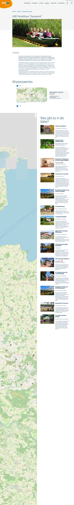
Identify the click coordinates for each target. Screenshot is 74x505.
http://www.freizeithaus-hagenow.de (55, 98)
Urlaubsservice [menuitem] (61, 3)
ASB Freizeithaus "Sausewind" (27, 11)
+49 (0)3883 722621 (53, 97)
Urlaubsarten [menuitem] (35, 3)
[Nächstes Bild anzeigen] (59, 33)
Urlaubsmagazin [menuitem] (27, 3)
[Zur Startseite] (6, 4)
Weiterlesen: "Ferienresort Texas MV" (55, 180)
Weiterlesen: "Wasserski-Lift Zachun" (55, 308)
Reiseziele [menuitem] (47, 3)
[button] (6, 350)
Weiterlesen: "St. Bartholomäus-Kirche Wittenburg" (55, 278)
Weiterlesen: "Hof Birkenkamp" (55, 210)
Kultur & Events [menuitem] (54, 3)
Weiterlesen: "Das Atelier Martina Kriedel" (55, 322)
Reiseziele (18, 11)
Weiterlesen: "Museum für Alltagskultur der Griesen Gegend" (55, 165)
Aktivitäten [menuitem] (41, 3)
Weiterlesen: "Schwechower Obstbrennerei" (55, 148)
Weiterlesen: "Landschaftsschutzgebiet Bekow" (55, 250)
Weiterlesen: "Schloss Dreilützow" (55, 131)
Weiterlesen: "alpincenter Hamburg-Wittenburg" (55, 236)
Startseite (14, 11)
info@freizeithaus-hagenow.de (54, 96)
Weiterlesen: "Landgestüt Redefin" (55, 222)
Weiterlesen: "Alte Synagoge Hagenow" (55, 264)
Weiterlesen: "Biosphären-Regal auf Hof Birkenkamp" (55, 293)
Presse (67, 0)
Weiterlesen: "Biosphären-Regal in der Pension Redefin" (55, 197)
